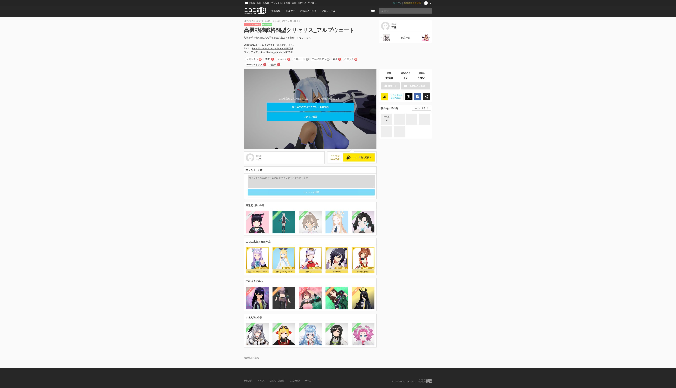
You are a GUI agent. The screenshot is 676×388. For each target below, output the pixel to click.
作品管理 (290, 11)
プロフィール (328, 11)
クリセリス (299, 59)
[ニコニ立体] (425, 381)
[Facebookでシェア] (417, 96)
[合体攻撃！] (411, 119)
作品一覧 (405, 37)
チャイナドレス (254, 64)
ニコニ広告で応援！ (361, 157)
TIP (276, 290)
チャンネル (276, 3)
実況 (294, 3)
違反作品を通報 (251, 357)
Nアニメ (302, 3)
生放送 (266, 3)
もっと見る (420, 108)
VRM (250, 215)
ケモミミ (349, 59)
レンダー (250, 290)
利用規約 (248, 381)
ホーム (308, 381)
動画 (253, 3)
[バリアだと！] (424, 119)
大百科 (287, 3)
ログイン (397, 3)
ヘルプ (261, 381)
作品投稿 (275, 11)
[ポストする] (408, 96)
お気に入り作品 (308, 11)
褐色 (335, 59)
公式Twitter (294, 381)
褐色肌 (273, 64)
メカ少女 (282, 59)
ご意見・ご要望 (276, 381)
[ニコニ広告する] (384, 96)
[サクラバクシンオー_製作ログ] (426, 37)
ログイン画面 (310, 116)
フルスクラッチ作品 (252, 25)
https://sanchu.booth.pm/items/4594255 (272, 48)
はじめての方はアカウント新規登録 (310, 107)
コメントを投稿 (311, 192)
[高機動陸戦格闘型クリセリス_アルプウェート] (399, 131)
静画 (259, 3)
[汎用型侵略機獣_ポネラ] (385, 37)
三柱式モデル (319, 59)
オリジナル (252, 59)
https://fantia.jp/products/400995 (276, 52)
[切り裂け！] (399, 119)
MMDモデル (267, 25)
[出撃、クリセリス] (386, 131)
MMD (267, 59)
